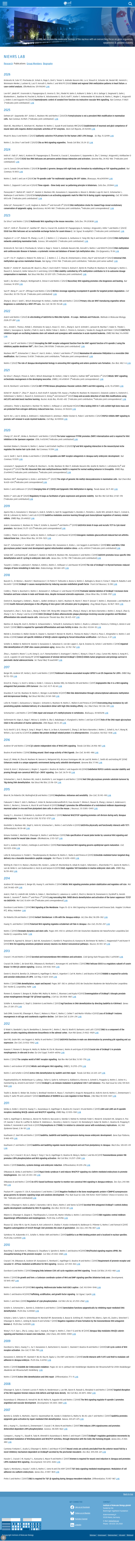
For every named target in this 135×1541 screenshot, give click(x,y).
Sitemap (93, 1535)
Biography (48, 63)
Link (47, 86)
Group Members (34, 63)
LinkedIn (78, 1525)
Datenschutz (112, 1535)
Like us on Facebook (82, 1507)
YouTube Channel (81, 1519)
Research (8, 63)
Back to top (128, 1494)
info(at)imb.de (114, 1521)
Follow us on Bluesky (82, 1513)
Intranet (122, 1535)
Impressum (102, 1535)
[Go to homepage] (67, 3)
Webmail (130, 1535)
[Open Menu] (5, 3)
